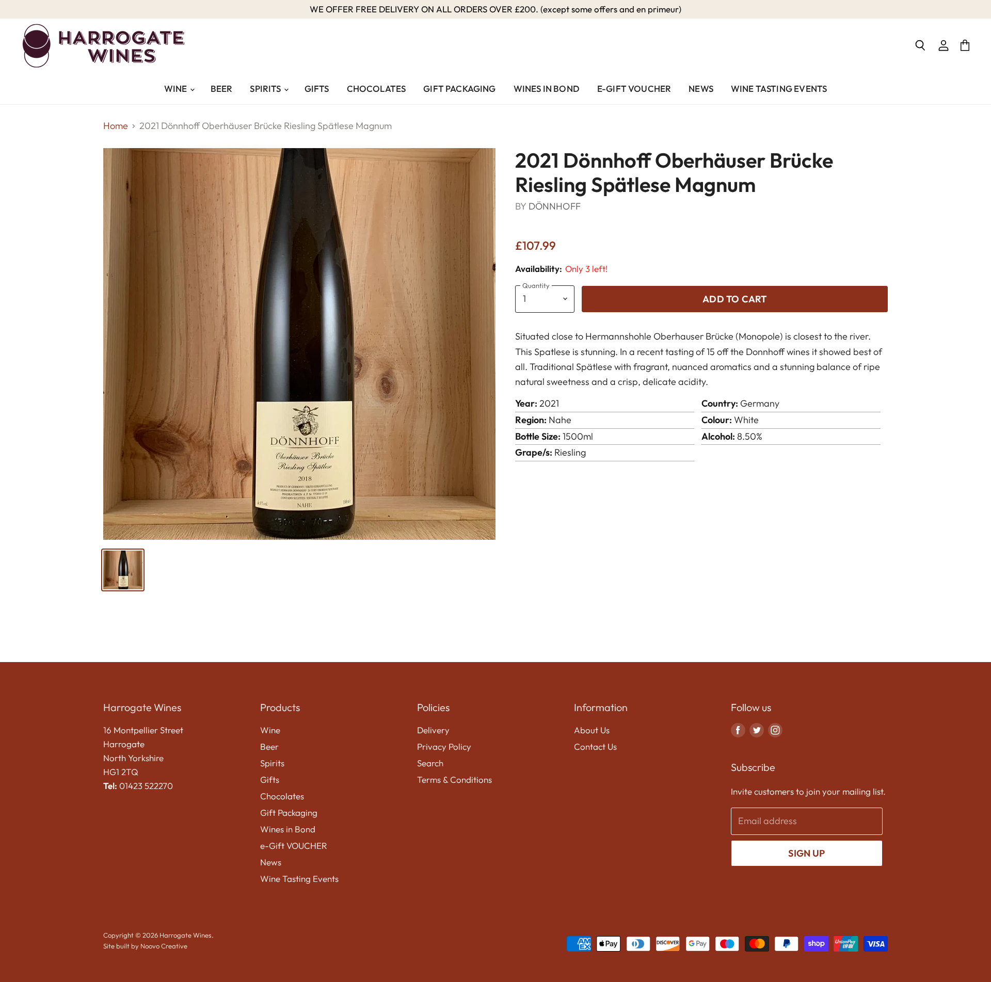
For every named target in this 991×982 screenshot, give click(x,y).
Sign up (806, 853)
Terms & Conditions (454, 779)
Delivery (433, 730)
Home (115, 126)
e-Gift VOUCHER (634, 88)
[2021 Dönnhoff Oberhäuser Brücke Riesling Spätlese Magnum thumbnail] (122, 570)
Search (430, 763)
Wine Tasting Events (779, 88)
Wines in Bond (547, 88)
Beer (222, 88)
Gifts (317, 88)
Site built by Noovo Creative (145, 946)
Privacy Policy (444, 746)
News (701, 88)
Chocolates (376, 88)
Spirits (266, 88)
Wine (176, 88)
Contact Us (595, 746)
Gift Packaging (459, 88)
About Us (592, 730)
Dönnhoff (555, 206)
